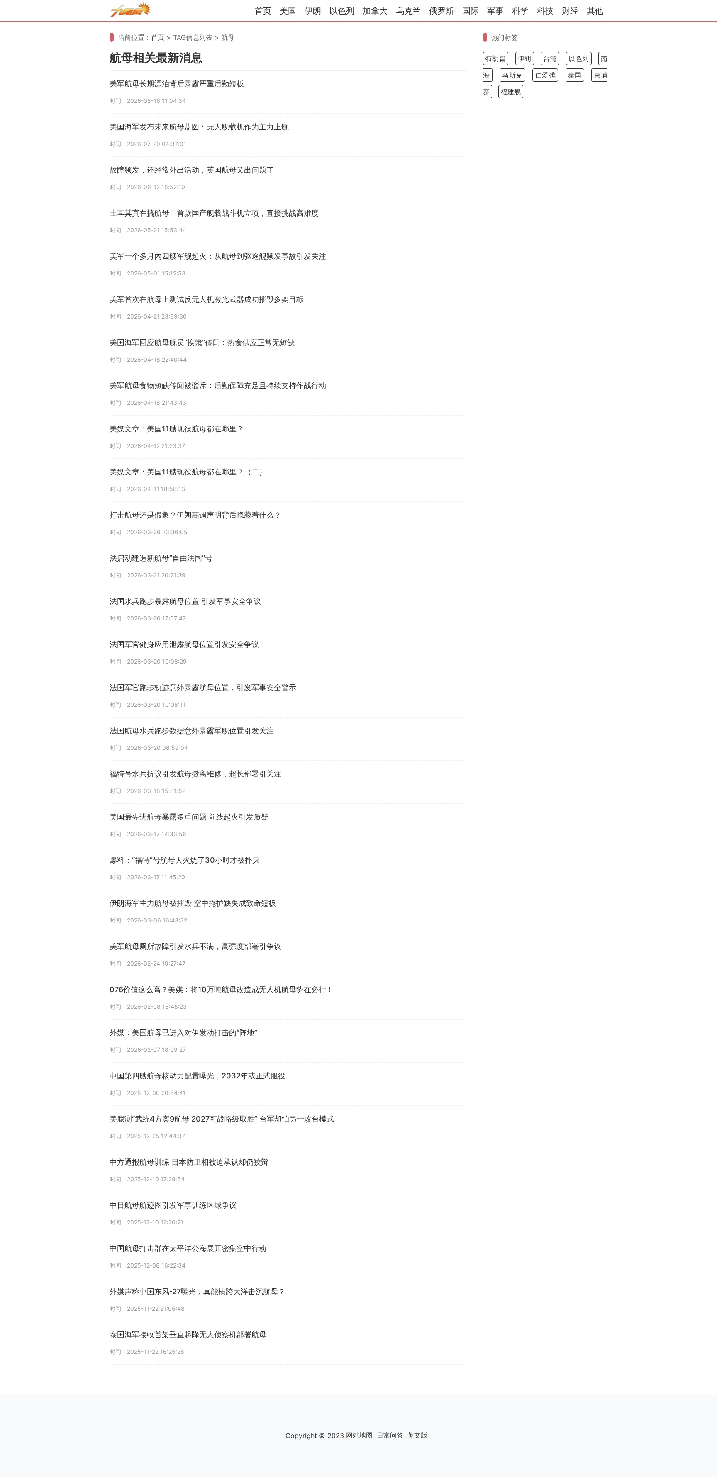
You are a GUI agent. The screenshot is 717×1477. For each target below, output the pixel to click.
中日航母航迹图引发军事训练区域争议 (173, 1205)
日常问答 (390, 1435)
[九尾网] (130, 11)
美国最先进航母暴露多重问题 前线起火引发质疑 (189, 817)
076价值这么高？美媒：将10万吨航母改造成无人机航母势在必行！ (222, 989)
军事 (495, 11)
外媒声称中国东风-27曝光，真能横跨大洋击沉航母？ (197, 1291)
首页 (263, 11)
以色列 (341, 11)
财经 (570, 11)
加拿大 (375, 11)
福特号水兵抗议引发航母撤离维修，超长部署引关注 (195, 773)
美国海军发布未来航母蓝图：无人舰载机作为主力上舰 (199, 126)
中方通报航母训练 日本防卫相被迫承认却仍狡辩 (189, 1162)
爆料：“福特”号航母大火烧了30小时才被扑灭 (185, 860)
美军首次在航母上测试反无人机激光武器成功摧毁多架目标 (207, 299)
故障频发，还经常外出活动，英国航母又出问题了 (192, 169)
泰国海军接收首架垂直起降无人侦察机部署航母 (188, 1334)
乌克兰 (408, 11)
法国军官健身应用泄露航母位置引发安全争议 (184, 644)
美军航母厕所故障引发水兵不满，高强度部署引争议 (195, 946)
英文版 (417, 1435)
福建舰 (511, 92)
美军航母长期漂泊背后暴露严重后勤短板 (177, 83)
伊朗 (313, 11)
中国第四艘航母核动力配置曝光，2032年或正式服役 (197, 1075)
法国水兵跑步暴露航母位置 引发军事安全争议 (185, 601)
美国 (288, 11)
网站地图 (359, 1435)
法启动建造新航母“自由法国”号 (161, 558)
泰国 (575, 75)
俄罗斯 (441, 11)
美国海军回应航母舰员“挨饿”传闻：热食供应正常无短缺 (202, 342)
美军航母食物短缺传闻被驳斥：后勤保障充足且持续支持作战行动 (218, 385)
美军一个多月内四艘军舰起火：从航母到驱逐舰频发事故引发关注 (218, 256)
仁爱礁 (545, 75)
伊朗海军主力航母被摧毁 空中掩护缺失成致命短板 (193, 903)
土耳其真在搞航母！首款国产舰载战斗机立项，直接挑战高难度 (214, 213)
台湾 (550, 58)
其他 (595, 11)
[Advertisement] (545, 234)
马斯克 (512, 75)
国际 (470, 11)
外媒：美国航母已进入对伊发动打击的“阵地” (183, 1032)
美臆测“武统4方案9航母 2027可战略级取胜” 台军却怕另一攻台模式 (222, 1118)
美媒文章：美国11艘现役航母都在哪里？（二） (188, 471)
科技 (545, 11)
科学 (520, 11)
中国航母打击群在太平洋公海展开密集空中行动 (188, 1248)
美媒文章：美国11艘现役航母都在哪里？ (177, 428)
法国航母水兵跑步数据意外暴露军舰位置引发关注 (192, 730)
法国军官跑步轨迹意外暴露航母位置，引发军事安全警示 (203, 687)
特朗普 (495, 58)
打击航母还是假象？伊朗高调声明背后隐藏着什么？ (195, 515)
